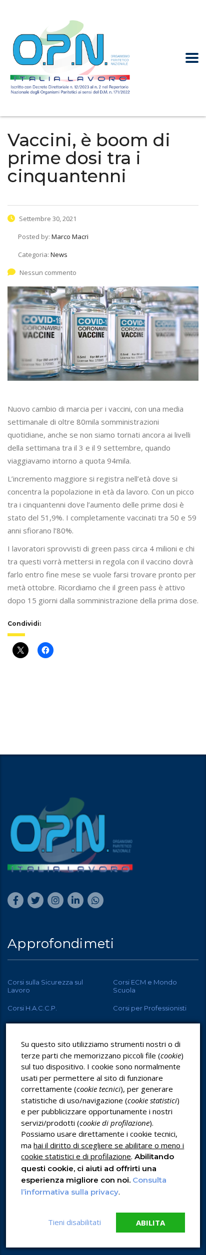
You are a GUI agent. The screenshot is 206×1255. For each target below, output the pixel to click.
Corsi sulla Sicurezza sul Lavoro (45, 986)
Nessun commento (48, 272)
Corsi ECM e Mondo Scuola (145, 986)
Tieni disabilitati (74, 1222)
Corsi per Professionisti (149, 1008)
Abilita (150, 1223)
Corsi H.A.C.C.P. (32, 1008)
